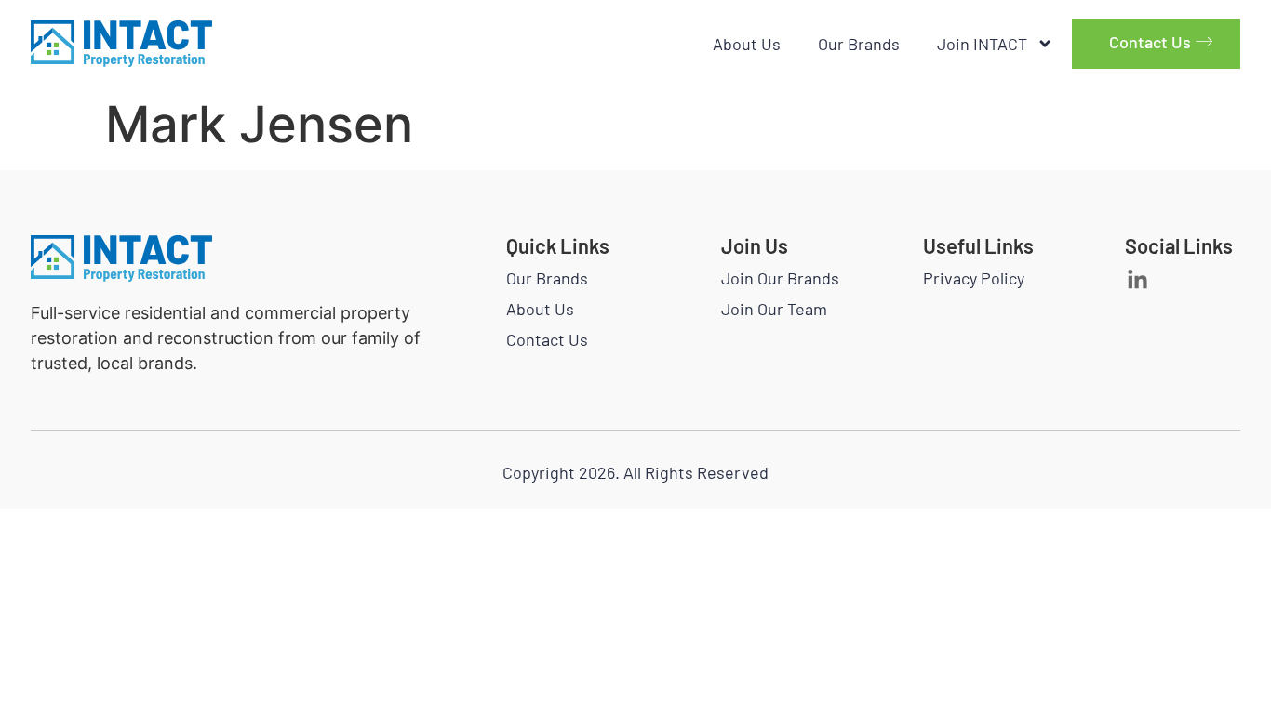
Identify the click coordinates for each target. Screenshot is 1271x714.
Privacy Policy (973, 278)
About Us (747, 43)
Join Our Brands (780, 278)
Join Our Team (774, 308)
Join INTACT (982, 43)
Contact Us (547, 339)
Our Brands (859, 43)
